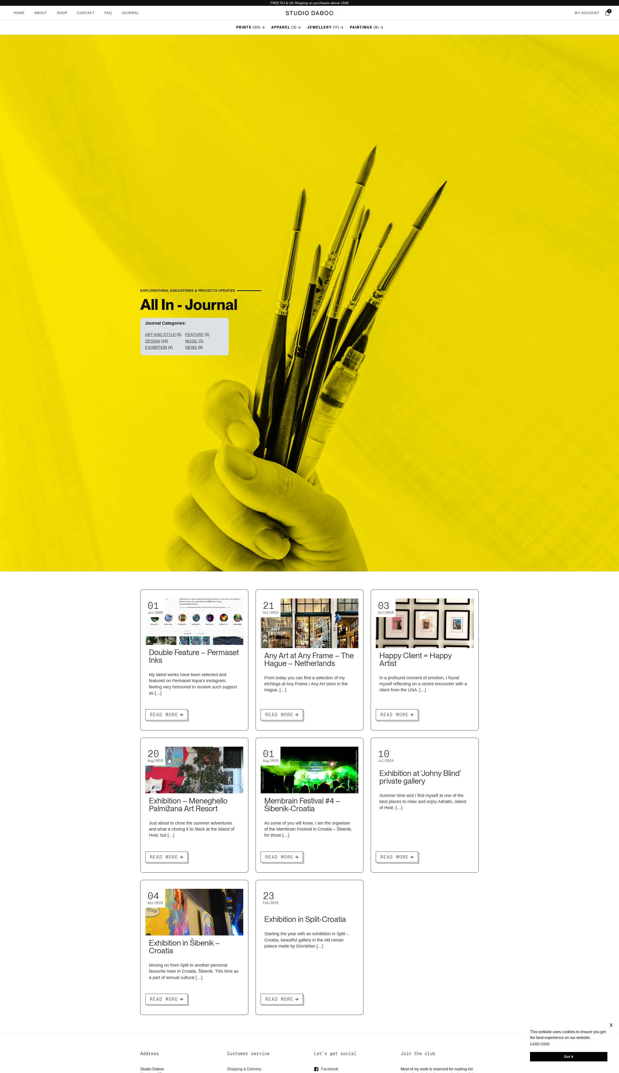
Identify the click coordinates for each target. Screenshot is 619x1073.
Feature (194, 335)
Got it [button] (568, 1056)
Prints (243, 27)
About (40, 13)
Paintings (361, 27)
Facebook (329, 1069)
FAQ (108, 13)
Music (191, 341)
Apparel (280, 27)
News (191, 347)
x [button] (611, 1024)
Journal (130, 13)
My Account (587, 13)
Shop (62, 13)
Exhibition (156, 347)
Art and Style (160, 335)
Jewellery (319, 27)
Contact (86, 13)
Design (152, 341)
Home (19, 13)
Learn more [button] (540, 1043)
